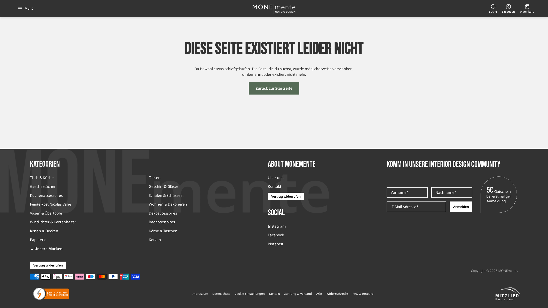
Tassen (155, 177)
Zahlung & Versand (298, 293)
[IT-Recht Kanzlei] (51, 294)
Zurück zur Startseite (274, 88)
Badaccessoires (162, 221)
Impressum (200, 293)
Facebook (276, 234)
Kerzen (155, 239)
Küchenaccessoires (46, 195)
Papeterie (38, 239)
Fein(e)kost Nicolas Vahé (50, 204)
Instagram (277, 226)
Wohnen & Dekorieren (168, 204)
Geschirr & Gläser (163, 186)
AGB (319, 293)
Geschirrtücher (43, 186)
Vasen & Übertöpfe (46, 213)
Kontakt (274, 186)
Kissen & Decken (44, 230)
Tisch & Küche (42, 177)
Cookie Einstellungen (250, 293)
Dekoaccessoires (163, 213)
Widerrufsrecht (337, 293)
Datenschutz (221, 293)
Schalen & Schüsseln (166, 195)
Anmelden (461, 206)
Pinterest (275, 243)
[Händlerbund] (508, 294)
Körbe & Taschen (163, 230)
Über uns (275, 177)
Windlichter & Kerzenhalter (53, 221)
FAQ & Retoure (363, 293)
